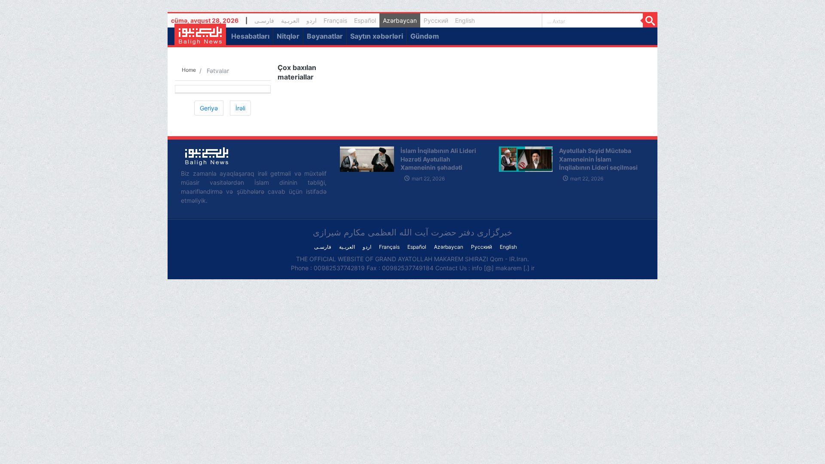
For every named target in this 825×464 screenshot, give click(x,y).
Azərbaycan (400, 20)
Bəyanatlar (325, 36)
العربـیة (290, 20)
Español (365, 20)
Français (335, 20)
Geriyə (209, 108)
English (465, 20)
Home (189, 70)
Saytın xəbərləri (376, 36)
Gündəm (424, 36)
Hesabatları (250, 36)
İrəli (240, 108)
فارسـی (266, 22)
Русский (436, 20)
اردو (311, 20)
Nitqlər (288, 36)
